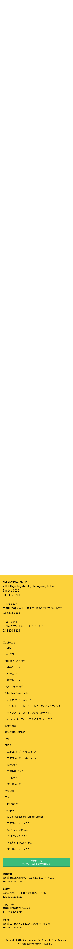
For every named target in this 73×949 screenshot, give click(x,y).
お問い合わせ (12, 803)
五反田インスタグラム (18, 822)
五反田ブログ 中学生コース (21, 758)
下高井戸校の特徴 (14, 686)
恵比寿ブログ (14, 784)
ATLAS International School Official (25, 816)
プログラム (10, 653)
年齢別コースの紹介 (15, 660)
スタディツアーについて (19, 699)
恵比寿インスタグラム (18, 849)
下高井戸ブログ (15, 771)
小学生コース (14, 667)
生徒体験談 (10, 725)
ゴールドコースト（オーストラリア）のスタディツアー (35, 705)
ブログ (8, 745)
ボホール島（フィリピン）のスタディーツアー (30, 719)
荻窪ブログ (13, 764)
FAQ (7, 738)
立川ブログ (13, 777)
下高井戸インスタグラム (19, 842)
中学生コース (14, 673)
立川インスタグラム (17, 836)
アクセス (9, 796)
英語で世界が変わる (15, 732)
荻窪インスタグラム (17, 829)
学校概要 (9, 790)
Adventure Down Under (17, 693)
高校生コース (14, 679)
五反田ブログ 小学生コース (21, 751)
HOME (8, 647)
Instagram (10, 810)
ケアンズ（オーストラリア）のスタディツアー (30, 712)
